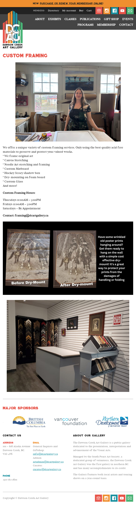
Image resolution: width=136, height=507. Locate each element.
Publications (90, 19)
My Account (69, 10)
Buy (81, 10)
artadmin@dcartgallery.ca (48, 461)
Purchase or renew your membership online (71, 3)
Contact (126, 24)
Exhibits (54, 19)
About (40, 19)
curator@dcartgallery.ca (47, 469)
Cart (89, 10)
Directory (53, 10)
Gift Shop (111, 19)
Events (127, 19)
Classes (70, 19)
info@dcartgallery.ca (45, 454)
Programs (86, 24)
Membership (106, 24)
